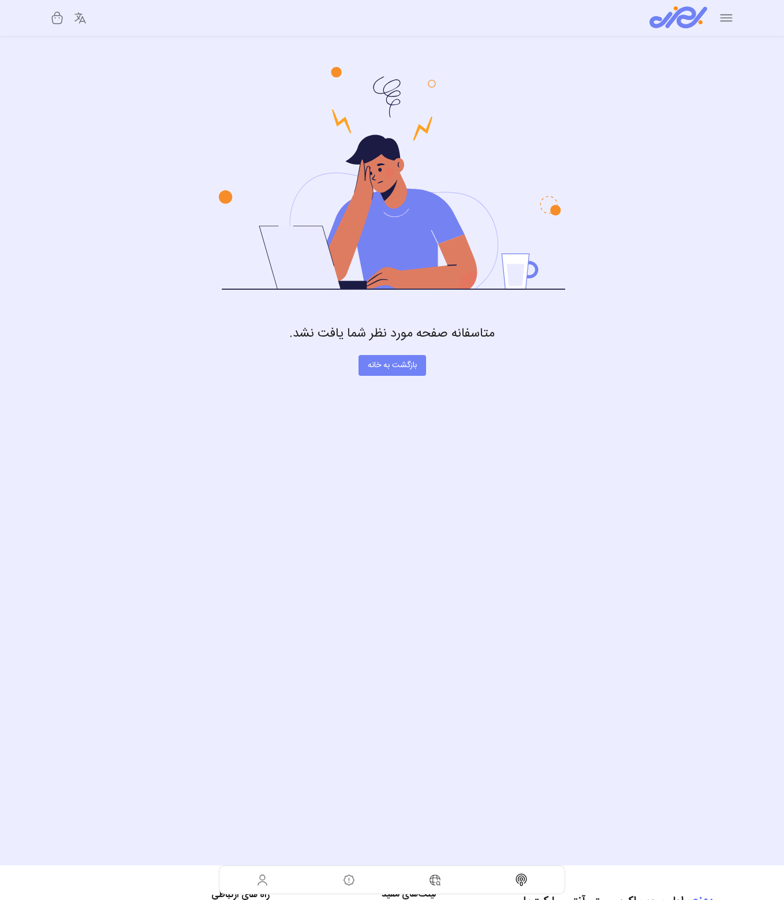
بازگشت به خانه (392, 365)
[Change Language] (80, 17)
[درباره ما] (349, 880)
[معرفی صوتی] (522, 880)
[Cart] (57, 17)
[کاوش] (435, 880)
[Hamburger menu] (726, 18)
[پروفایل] (262, 880)
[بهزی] (678, 17)
